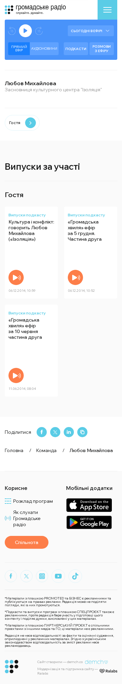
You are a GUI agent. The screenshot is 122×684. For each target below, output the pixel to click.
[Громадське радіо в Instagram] (42, 576)
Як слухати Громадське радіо (27, 518)
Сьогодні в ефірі (86, 31)
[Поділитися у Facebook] (42, 432)
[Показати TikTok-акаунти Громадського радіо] (75, 576)
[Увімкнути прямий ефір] (25, 30)
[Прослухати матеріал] (16, 277)
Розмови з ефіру (102, 48)
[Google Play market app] (89, 522)
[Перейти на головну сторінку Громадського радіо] (12, 667)
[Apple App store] (89, 505)
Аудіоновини (44, 48)
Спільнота (26, 542)
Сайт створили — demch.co (60, 662)
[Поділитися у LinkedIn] (69, 432)
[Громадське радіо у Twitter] (26, 576)
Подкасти (75, 49)
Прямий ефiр (19, 48)
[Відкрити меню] (107, 10)
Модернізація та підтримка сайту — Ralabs (67, 671)
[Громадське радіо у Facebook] (11, 576)
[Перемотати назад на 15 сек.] (12, 31)
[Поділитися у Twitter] (55, 432)
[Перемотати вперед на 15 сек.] (39, 31)
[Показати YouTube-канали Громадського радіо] (58, 576)
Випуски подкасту (27, 214)
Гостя (14, 122)
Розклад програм (33, 501)
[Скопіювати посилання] (82, 432)
